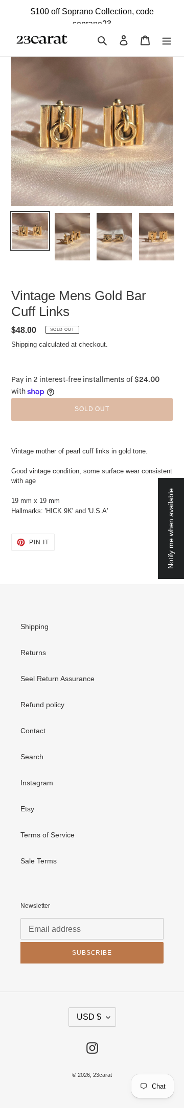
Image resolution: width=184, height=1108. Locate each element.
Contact (32, 731)
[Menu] (166, 39)
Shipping (24, 344)
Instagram (36, 783)
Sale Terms (38, 861)
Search (31, 757)
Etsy (27, 809)
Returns (33, 652)
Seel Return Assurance (57, 679)
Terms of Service (47, 835)
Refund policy (42, 705)
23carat (102, 1075)
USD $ (89, 1017)
